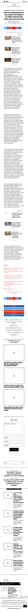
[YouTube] (25, 1)
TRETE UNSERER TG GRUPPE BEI (14, 32)
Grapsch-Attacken (14, 319)
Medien (15, 22)
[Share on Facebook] (8, 28)
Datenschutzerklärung (14, 608)
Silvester (10, 332)
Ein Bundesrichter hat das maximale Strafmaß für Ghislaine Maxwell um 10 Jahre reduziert (17, 531)
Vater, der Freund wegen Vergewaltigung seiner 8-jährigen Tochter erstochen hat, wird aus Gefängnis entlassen (18, 497)
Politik (18, 22)
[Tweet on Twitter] (5, 28)
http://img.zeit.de (10, 289)
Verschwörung (16, 332)
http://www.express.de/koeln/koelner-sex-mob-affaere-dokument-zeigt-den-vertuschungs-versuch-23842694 (13, 277)
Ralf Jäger (8, 330)
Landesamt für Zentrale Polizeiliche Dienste (14, 323)
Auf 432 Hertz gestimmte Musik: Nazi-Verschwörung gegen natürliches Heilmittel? (13, 363)
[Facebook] (23, 1)
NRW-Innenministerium (11, 327)
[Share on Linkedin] (20, 28)
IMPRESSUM (6, 580)
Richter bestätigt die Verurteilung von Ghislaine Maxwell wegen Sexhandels (18, 563)
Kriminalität (10, 22)
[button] (22, 462)
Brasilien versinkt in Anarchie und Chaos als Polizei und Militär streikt (14, 386)
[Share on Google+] (14, 28)
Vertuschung (14, 335)
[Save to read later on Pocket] (17, 28)
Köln (21, 319)
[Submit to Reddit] (11, 28)
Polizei (19, 327)
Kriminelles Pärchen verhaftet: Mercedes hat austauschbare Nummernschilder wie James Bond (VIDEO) (18, 515)
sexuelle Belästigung (17, 330)
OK (25, 606)
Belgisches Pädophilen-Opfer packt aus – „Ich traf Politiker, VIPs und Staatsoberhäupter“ (18, 548)
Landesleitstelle (14, 325)
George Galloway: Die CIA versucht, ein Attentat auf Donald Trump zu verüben (13, 408)
